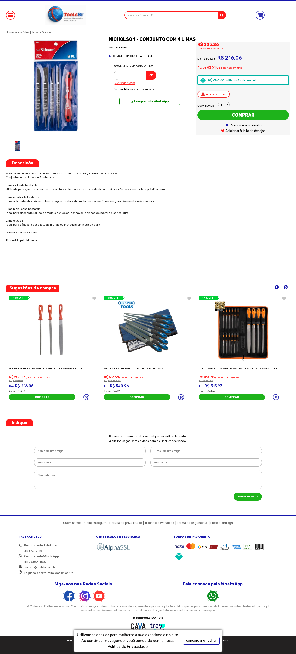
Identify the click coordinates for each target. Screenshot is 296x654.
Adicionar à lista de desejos (245, 131)
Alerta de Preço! (213, 94)
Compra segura (95, 523)
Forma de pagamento (192, 523)
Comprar (243, 115)
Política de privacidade (125, 523)
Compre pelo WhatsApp (151, 101)
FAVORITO (94, 298)
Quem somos (72, 523)
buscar (222, 15)
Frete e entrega (221, 523)
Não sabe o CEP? (125, 83)
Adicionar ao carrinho (246, 125)
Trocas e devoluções (159, 523)
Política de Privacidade (128, 646)
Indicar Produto (247, 496)
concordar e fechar (201, 640)
